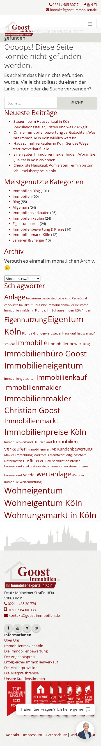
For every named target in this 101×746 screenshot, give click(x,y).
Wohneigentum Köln (43, 502)
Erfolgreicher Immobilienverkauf (31, 662)
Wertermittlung (31, 482)
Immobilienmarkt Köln (31, 234)
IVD (53, 449)
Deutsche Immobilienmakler (53, 305)
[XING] (92, 4)
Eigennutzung (25, 319)
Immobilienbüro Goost (45, 353)
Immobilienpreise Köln (45, 431)
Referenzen (40, 460)
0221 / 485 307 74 (66, 4)
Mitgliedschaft (75, 455)
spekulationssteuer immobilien (45, 466)
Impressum (32, 734)
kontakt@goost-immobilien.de (73, 9)
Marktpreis (41, 455)
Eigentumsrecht (26, 223)
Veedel (29, 474)
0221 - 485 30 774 (21, 603)
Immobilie (31, 342)
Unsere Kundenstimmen (24, 678)
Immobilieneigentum (43, 365)
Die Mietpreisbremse (21, 673)
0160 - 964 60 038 (21, 609)
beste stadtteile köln (56, 298)
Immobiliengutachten (19, 379)
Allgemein (21, 207)
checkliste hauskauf (18, 305)
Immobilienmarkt (31, 420)
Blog (16, 201)
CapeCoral (79, 298)
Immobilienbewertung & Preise (38, 229)
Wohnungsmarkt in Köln (50, 515)
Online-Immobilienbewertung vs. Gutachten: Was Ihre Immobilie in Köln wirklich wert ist (54, 135)
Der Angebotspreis (19, 656)
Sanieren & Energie (28, 240)
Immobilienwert (38, 449)
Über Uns (12, 640)
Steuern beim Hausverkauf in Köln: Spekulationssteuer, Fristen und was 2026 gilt (50, 124)
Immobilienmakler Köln (23, 645)
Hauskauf (69, 333)
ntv (26, 460)
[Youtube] (88, 4)
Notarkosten (13, 461)
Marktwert (57, 455)
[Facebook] (85, 4)
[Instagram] (95, 4)
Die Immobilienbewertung (26, 651)
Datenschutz (56, 734)
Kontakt (12, 734)
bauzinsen (33, 298)
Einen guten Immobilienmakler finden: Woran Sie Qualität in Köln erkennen (54, 157)
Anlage (14, 296)
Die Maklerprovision (21, 667)
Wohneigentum (33, 490)
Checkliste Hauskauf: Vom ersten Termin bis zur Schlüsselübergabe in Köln (53, 168)
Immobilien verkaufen (31, 212)
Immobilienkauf (61, 377)
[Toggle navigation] (90, 23)
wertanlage (53, 473)
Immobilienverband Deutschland (28, 442)
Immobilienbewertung (69, 343)
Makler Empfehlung (18, 455)
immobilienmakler (32, 387)
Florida (27, 333)
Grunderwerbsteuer (47, 333)
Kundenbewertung (75, 449)
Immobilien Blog (26, 190)
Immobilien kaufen (28, 218)
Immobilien (22, 196)
